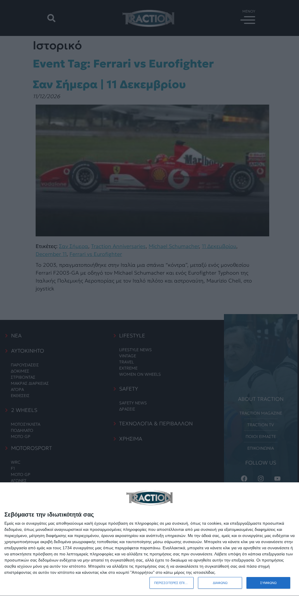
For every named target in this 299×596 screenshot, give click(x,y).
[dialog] (149, 539)
